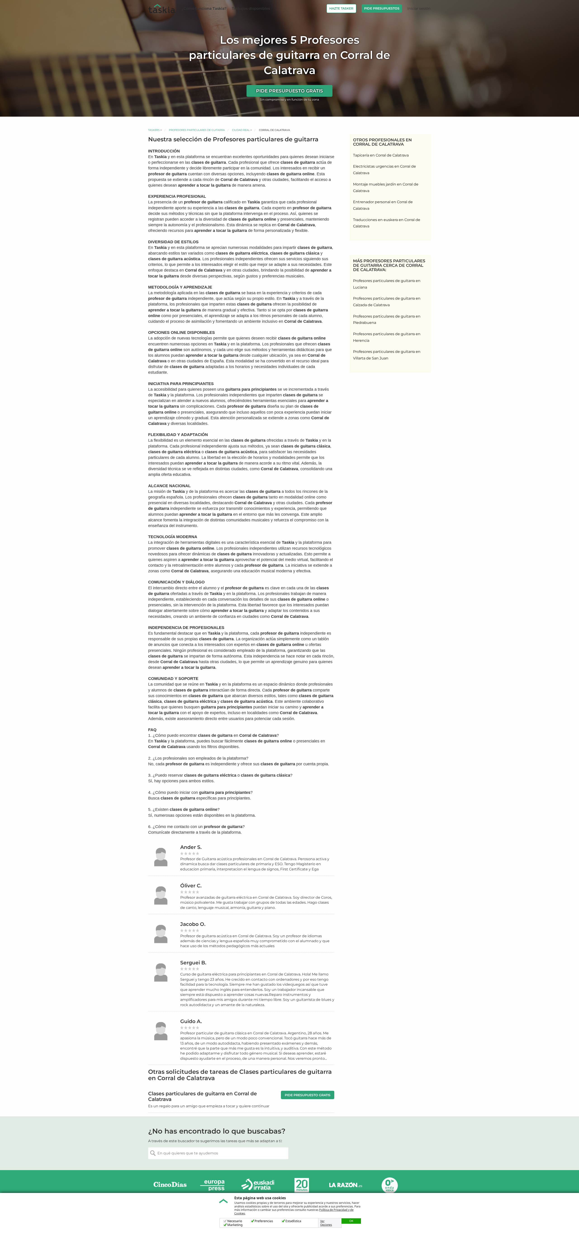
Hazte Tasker (341, 8)
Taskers (154, 130)
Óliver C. (191, 886)
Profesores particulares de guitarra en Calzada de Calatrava (386, 301)
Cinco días (170, 1185)
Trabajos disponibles (251, 8)
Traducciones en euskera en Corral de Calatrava (386, 223)
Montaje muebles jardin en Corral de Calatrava (385, 187)
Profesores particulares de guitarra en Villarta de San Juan (386, 354)
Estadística (293, 1221)
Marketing (235, 1225)
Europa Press (214, 1185)
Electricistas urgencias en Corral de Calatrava (384, 169)
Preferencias (264, 1221)
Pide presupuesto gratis (289, 91)
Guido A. (191, 1021)
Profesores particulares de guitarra (197, 130)
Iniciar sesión (419, 8)
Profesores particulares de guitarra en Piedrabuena (386, 319)
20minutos (302, 1185)
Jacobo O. (192, 924)
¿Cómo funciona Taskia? (204, 8)
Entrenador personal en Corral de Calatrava (383, 205)
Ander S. (191, 847)
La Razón (346, 1185)
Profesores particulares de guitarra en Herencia (386, 337)
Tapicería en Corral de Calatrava (381, 155)
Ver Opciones (326, 1223)
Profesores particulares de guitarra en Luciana (386, 284)
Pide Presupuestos (381, 8)
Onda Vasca (389, 1185)
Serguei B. (193, 963)
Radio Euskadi (258, 1185)
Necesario (234, 1221)
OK (351, 1221)
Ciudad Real (241, 130)
